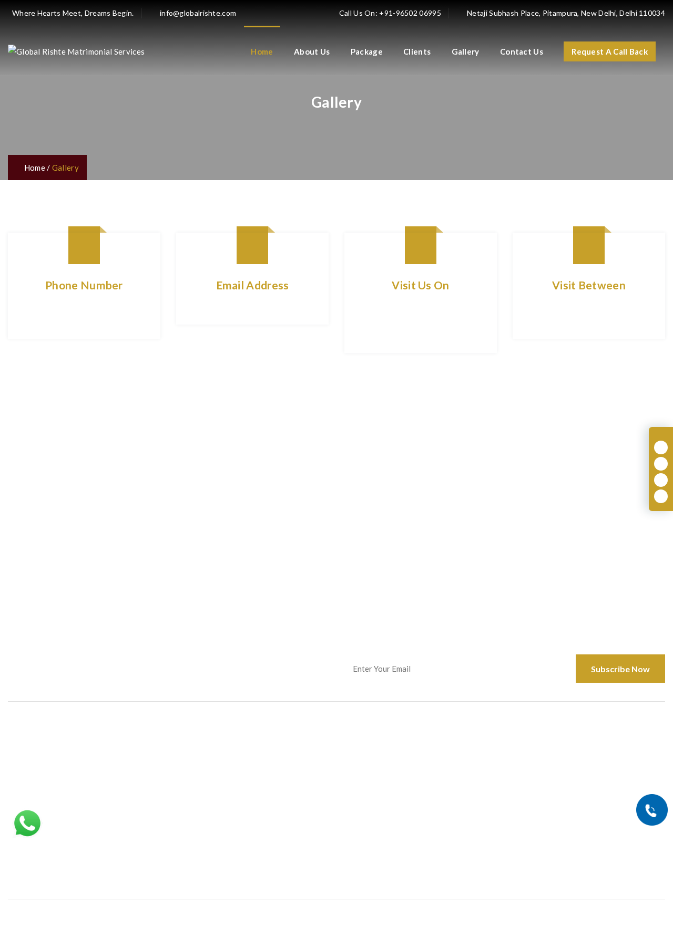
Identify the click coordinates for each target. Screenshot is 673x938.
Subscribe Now (620, 669)
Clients (417, 51)
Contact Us (521, 51)
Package (367, 51)
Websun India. (241, 917)
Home (262, 51)
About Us (312, 51)
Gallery (466, 51)
